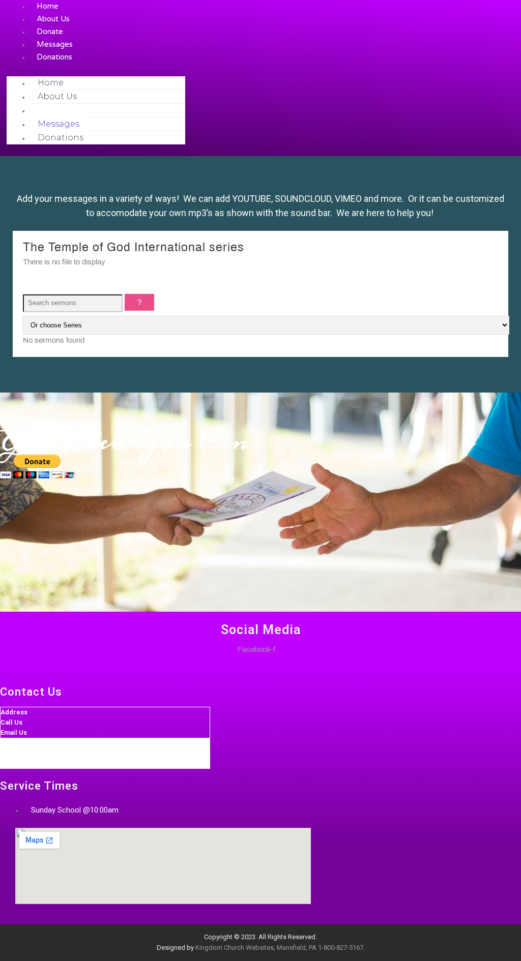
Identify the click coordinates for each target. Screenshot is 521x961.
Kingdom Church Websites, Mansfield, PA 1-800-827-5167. (280, 947)
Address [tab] (14, 712)
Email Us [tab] (14, 732)
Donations (54, 57)
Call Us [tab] (11, 722)
